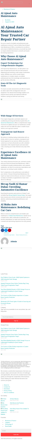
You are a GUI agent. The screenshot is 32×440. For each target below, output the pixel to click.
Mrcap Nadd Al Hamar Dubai (17, 195)
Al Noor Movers (14, 399)
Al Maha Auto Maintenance (15, 215)
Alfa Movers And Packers (17, 403)
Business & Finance (9, 9)
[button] (29, 3)
